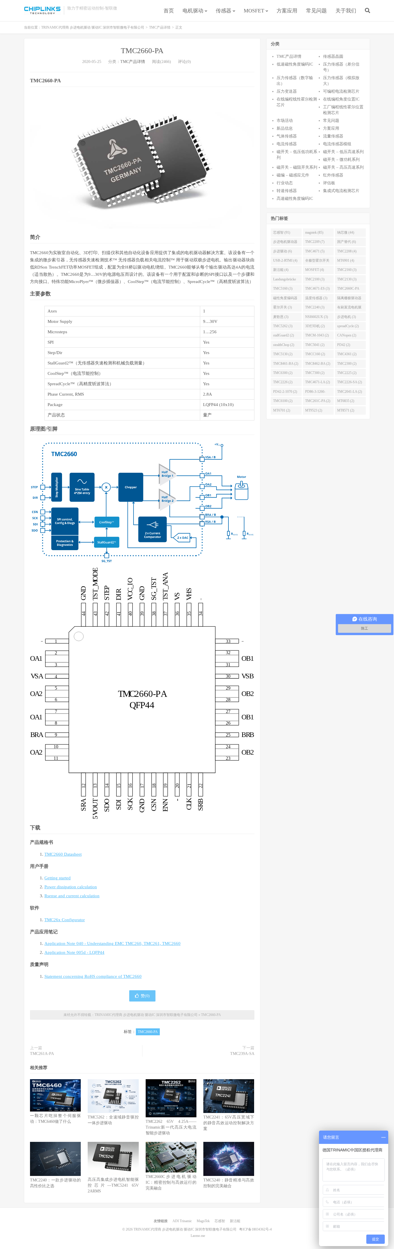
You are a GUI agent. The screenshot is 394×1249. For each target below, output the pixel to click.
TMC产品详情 (159, 27)
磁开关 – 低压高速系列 (343, 152)
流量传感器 (333, 136)
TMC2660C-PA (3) (348, 289)
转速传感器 (287, 191)
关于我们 (345, 11)
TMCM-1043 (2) (317, 335)
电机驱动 (193, 11)
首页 (169, 11)
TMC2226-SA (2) (349, 382)
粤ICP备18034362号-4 (255, 1229)
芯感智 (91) (281, 232)
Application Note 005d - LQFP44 (74, 952)
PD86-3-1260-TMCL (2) (315, 393)
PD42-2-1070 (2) (285, 392)
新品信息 (285, 128)
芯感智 (220, 1221)
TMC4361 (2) (347, 354)
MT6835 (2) (345, 401)
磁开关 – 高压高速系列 (343, 167)
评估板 (329, 183)
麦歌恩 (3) (280, 317)
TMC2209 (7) (314, 242)
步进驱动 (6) (282, 251)
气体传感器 (287, 136)
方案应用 (287, 11)
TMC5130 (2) (282, 354)
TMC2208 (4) (347, 251)
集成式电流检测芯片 (341, 191)
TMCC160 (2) (315, 354)
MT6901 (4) (345, 260)
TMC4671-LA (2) (317, 382)
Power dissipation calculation (70, 887)
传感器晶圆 (333, 56)
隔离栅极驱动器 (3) (349, 299)
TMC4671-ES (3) (317, 288)
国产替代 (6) (346, 242)
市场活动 (285, 120)
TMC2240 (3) (314, 307)
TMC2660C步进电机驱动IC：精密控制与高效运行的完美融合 (171, 1182)
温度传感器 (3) (316, 298)
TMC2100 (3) (314, 279)
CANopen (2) (346, 335)
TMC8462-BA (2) (317, 364)
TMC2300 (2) (347, 364)
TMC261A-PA (42, 1053)
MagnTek (203, 1221)
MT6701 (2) (281, 410)
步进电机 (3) (346, 317)
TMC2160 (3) (347, 270)
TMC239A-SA (242, 1053)
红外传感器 (333, 175)
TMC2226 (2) (282, 382)
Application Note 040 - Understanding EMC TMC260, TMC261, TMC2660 (112, 943)
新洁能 (235, 1221)
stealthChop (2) (283, 345)
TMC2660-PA (142, 50)
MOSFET (254, 11)
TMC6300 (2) (282, 373)
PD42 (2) (343, 345)
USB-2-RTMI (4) (285, 260)
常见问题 (316, 11)
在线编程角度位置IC (341, 99)
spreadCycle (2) (348, 326)
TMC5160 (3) (282, 288)
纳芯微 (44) (345, 232)
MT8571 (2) (345, 410)
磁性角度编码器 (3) (285, 299)
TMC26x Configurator (64, 919)
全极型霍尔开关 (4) (317, 261)
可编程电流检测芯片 (341, 91)
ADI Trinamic (182, 1221)
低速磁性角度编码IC (295, 64)
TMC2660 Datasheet (63, 854)
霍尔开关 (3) (282, 307)
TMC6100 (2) (282, 401)
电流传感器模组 (337, 144)
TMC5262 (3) (282, 326)
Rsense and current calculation (72, 896)
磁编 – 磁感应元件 (293, 175)
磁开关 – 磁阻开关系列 (297, 167)
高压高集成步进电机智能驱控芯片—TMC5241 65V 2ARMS (113, 1185)
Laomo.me (198, 1236)
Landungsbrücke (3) (284, 280)
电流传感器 (287, 144)
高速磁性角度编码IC (295, 198)
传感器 (223, 11)
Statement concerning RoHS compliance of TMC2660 (93, 976)
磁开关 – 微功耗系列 (341, 159)
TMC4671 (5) (314, 251)
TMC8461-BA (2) (285, 364)
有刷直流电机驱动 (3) (349, 308)
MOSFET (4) (314, 270)
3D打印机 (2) (315, 326)
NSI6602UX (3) (316, 317)
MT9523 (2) (313, 410)
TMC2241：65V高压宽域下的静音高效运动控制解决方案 (228, 1123)
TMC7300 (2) (314, 373)
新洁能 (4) (280, 270)
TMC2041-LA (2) (349, 392)
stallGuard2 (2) (283, 335)
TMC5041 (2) (314, 345)
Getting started (57, 878)
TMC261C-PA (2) (317, 401)
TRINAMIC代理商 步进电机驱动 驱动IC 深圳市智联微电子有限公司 (42, 10)
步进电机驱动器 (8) (285, 243)
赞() (145, 996)
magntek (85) (314, 232)
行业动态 (285, 183)
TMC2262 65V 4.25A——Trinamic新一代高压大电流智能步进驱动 (171, 1127)
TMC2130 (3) (347, 279)
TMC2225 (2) (347, 373)
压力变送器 (287, 91)
